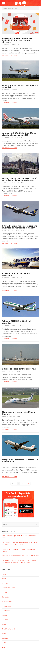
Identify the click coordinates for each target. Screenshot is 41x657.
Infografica (6, 611)
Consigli (5, 592)
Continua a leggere (9, 55)
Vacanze (5, 638)
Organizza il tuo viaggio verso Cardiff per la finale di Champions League (19, 179)
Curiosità (5, 597)
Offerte (4, 615)
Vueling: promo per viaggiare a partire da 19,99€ (20, 86)
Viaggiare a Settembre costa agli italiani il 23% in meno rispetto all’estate (17, 40)
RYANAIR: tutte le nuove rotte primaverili (16, 274)
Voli (3, 647)
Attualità (5, 583)
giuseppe (5, 44)
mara (4, 371)
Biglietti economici (8, 588)
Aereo (4, 579)
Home (5, 8)
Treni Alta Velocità (8, 629)
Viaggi (4, 643)
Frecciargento (7, 601)
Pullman (5, 620)
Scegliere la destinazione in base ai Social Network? (20, 556)
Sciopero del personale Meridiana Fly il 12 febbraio (20, 461)
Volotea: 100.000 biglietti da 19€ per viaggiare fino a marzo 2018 (19, 134)
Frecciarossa (6, 606)
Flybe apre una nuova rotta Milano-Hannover (19, 413)
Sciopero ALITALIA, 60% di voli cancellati (16, 322)
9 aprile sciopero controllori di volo (19, 369)
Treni (4, 624)
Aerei (4, 574)
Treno (4, 633)
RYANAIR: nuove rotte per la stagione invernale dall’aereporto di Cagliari (19, 227)
